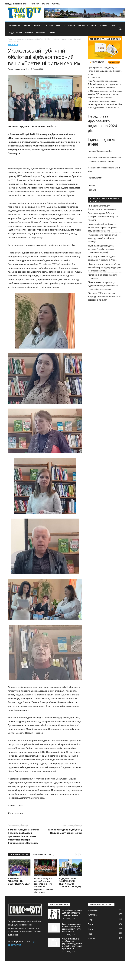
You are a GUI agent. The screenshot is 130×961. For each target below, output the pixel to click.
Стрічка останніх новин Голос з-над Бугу (105, 199)
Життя (27, 25)
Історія (49, 25)
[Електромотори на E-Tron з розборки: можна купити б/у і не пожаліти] (54, 928)
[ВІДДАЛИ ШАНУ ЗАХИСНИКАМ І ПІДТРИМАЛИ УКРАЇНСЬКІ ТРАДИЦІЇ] (70, 867)
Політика (83, 25)
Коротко (60, 25)
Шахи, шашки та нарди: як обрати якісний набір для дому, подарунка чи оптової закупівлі (104, 267)
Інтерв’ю (38, 25)
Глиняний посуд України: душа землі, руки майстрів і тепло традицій (102, 238)
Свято (103, 25)
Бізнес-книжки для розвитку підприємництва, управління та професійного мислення (103, 285)
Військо (29, 32)
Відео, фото (15, 32)
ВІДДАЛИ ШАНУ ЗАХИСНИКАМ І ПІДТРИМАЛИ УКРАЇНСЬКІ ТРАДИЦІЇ (70, 882)
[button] (120, 29)
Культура (41, 32)
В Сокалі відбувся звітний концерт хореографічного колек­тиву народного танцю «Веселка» (43, 885)
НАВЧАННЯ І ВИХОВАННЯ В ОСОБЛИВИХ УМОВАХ (19, 881)
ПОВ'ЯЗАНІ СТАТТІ (19, 854)
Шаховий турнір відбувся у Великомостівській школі (65, 831)
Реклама (56, 4)
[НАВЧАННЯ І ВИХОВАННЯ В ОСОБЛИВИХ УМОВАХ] (19, 867)
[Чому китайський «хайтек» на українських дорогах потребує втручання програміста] (54, 942)
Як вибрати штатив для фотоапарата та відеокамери (102, 207)
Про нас (45, 4)
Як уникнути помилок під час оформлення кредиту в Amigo (102, 258)
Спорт (113, 25)
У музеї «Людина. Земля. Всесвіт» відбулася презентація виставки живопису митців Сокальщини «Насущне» (23, 836)
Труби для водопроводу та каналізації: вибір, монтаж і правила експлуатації (101, 249)
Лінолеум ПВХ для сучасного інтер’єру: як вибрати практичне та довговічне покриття (104, 296)
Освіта (52, 32)
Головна (35, 4)
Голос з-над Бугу (21, 69)
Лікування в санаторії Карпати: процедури (102, 276)
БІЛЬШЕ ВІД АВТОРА (41, 854)
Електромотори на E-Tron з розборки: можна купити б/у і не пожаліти (103, 216)
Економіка (14, 25)
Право (94, 25)
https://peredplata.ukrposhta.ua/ (102, 81)
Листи (71, 25)
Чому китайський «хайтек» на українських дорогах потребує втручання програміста (102, 227)
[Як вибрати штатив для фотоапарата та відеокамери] (54, 914)
